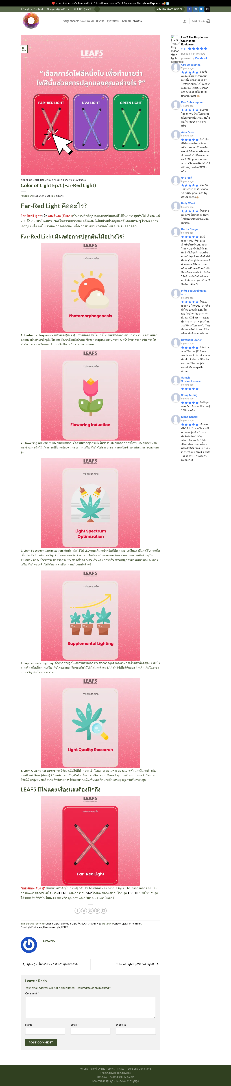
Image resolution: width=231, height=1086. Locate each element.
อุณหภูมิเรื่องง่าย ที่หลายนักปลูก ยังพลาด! (53, 964)
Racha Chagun (190, 229)
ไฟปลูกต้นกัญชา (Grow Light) (78, 20)
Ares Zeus (187, 132)
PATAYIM (60, 196)
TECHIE (133, 893)
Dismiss (175, 3)
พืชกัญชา (67, 180)
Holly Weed (188, 203)
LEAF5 (63, 893)
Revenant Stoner (191, 340)
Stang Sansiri (189, 417)
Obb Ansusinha (191, 64)
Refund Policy (88, 1068)
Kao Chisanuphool (192, 102)
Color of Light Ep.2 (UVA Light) (135, 964)
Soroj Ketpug (189, 395)
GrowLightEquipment (31, 927)
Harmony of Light (51, 180)
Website (121, 1024)
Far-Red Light (134, 923)
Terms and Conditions (138, 1068)
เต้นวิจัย (100, 20)
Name (29, 1024)
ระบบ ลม (126, 20)
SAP (89, 893)
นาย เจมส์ (186, 177)
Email (75, 1024)
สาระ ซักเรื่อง (79, 180)
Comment (32, 993)
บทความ (137, 20)
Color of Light (30, 180)
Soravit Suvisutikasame (191, 379)
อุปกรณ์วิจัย (113, 20)
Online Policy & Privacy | (112, 1068)
